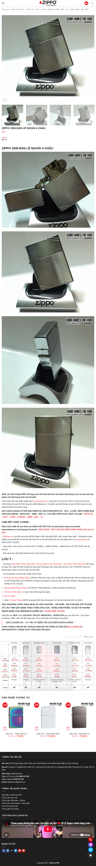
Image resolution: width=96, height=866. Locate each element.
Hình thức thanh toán (10, 806)
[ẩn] (90, 855)
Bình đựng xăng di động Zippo (17, 578)
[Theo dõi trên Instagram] (7, 851)
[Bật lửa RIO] (48, 3)
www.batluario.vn (41, 501)
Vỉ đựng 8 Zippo (16, 600)
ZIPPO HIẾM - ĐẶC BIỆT (79, 9)
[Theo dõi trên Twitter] (15, 851)
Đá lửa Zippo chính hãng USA (49, 564)
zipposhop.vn (82, 539)
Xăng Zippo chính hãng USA (23, 564)
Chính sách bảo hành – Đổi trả (13, 800)
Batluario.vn (8, 536)
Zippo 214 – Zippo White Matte (48, 734)
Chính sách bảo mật (9, 798)
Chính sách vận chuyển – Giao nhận (16, 803)
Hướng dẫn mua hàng (10, 809)
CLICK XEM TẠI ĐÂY (54, 611)
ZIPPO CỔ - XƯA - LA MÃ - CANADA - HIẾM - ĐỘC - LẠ (47, 9)
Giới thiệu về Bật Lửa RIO (12, 795)
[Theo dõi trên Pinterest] (19, 851)
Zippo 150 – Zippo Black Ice (79, 734)
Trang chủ (5, 9)
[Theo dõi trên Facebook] (4, 851)
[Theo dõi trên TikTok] (11, 851)
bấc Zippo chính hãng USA (75, 564)
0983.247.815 (24, 776)
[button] (3, 3)
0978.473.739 (18, 779)
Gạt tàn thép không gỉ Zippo (16, 588)
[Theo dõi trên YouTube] (23, 851)
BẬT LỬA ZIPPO (18, 9)
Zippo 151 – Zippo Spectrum (16, 734)
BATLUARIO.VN (74, 627)
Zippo (13, 596)
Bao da (7, 596)
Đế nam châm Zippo (13, 592)
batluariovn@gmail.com (16, 782)
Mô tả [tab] (4, 140)
